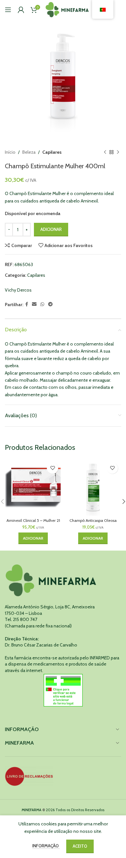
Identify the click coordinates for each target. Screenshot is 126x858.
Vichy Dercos (18, 290)
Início (10, 152)
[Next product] (118, 152)
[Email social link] (34, 304)
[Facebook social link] (26, 304)
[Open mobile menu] (8, 9)
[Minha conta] (21, 9)
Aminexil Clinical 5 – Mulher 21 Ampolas (33, 523)
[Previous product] (105, 152)
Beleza (29, 152)
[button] (33, 538)
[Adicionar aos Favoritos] (52, 468)
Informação (46, 845)
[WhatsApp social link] (42, 304)
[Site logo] (67, 9)
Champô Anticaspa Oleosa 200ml (93, 523)
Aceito (80, 846)
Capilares (52, 152)
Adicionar (51, 229)
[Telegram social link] (50, 304)
